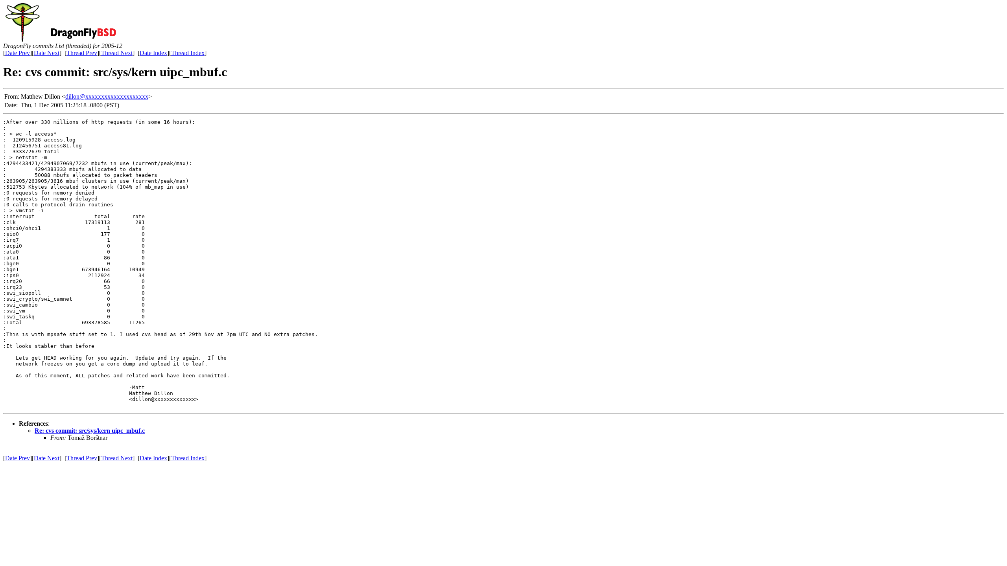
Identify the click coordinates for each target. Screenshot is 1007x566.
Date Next (46, 53)
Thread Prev (81, 53)
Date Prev (17, 53)
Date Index (153, 53)
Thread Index (188, 53)
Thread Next (117, 53)
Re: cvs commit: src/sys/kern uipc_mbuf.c (90, 430)
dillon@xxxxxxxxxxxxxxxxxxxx (106, 96)
